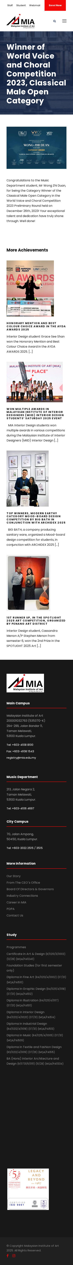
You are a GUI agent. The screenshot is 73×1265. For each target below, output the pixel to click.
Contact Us (15, 915)
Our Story (14, 876)
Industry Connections (22, 896)
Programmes (16, 947)
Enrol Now (55, 5)
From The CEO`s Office (23, 882)
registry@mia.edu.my (21, 758)
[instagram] (13, 1255)
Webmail (34, 5)
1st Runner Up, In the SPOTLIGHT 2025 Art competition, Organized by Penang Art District (37, 588)
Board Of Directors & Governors (30, 889)
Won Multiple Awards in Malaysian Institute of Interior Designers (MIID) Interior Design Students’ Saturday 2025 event (36, 387)
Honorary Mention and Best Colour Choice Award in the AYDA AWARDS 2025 (36, 294)
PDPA (11, 909)
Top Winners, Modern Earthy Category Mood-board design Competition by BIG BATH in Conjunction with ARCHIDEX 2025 (36, 483)
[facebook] (8, 1255)
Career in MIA (16, 902)
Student (21, 5)
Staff (10, 5)
